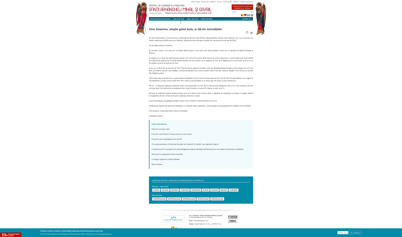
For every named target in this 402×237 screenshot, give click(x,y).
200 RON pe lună (174, 199)
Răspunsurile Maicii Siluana (160, 19)
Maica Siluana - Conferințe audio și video (165, 22)
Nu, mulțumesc (355, 233)
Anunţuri (219, 1)
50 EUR (205, 190)
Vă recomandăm (227, 1)
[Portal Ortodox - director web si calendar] (232, 222)
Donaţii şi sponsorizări (246, 1)
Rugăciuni (213, 1)
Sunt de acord (342, 233)
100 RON (165, 190)
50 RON (156, 190)
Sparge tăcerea (207, 19)
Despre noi (236, 1)
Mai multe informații (105, 234)
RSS (176, 228)
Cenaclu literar (205, 1)
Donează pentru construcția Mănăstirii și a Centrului (242, 7)
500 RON (174, 190)
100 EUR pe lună (217, 199)
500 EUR (224, 190)
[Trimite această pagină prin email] (247, 32)
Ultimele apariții (195, 1)
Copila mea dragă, (159, 124)
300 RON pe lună (189, 199)
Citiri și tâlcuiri (178, 19)
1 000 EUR (233, 190)
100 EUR (214, 190)
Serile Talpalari (192, 19)
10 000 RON (195, 190)
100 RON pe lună (159, 199)
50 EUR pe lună (203, 199)
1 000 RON (185, 190)
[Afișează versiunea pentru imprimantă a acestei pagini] (251, 32)
